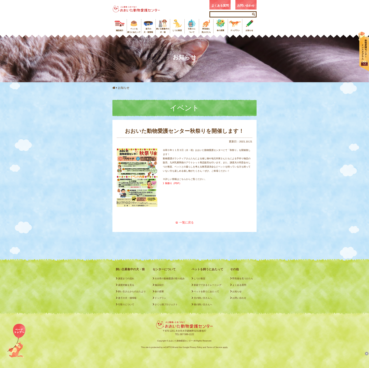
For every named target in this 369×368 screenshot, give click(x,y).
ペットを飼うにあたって (206, 291)
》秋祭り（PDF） (172, 183)
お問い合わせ (246, 5)
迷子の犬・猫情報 (127, 298)
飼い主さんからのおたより (132, 291)
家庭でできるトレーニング (207, 285)
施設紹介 (159, 285)
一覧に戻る (186, 222)
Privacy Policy (196, 347)
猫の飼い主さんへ (203, 304)
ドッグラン (160, 298)
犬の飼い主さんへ (203, 298)
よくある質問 (220, 5)
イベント (184, 108)
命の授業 (159, 291)
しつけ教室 (199, 278)
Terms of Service (214, 347)
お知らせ (123, 87)
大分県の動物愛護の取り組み (170, 278)
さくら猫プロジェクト (166, 304)
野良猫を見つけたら (242, 278)
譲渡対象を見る (126, 285)
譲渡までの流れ (126, 278)
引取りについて (126, 304)
